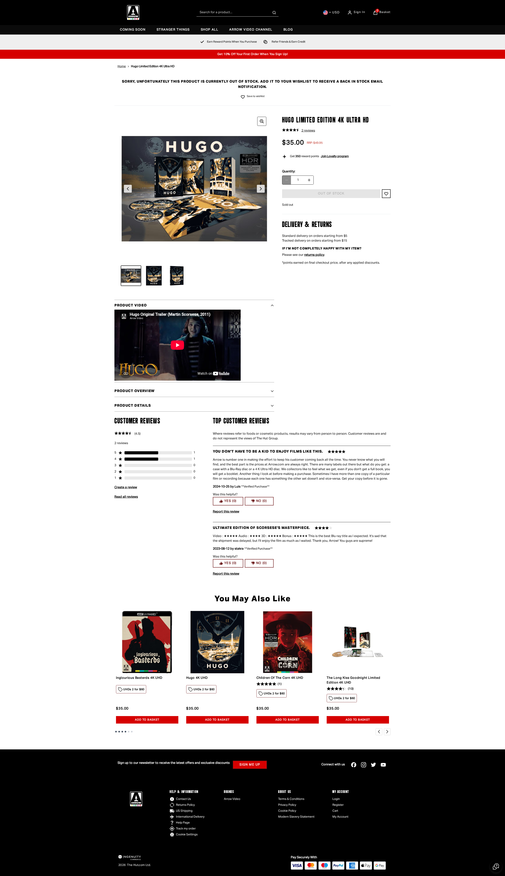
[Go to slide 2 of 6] (119, 731)
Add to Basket (147, 719)
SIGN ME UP (249, 764)
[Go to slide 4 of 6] (125, 731)
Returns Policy (185, 804)
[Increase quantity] (309, 180)
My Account (340, 816)
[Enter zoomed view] (261, 121)
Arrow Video (232, 799)
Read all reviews (126, 497)
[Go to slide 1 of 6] (116, 731)
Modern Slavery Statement (296, 816)
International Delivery (190, 816)
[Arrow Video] (133, 12)
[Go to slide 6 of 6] (132, 731)
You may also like (252, 599)
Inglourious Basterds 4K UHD (139, 678)
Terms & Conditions (291, 799)
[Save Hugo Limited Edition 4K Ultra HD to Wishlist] (242, 96)
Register (338, 804)
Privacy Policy (287, 804)
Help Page (183, 822)
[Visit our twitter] (373, 764)
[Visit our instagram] (363, 764)
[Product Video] (177, 345)
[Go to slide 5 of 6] (128, 731)
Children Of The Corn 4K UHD (279, 678)
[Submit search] (274, 13)
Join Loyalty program (335, 156)
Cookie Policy (287, 810)
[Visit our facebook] (353, 764)
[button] (496, 867)
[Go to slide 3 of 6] (122, 731)
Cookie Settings (187, 834)
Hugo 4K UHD (197, 678)
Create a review (125, 487)
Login (336, 799)
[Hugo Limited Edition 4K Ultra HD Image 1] (131, 275)
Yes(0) (230, 501)
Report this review (226, 511)
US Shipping (184, 810)
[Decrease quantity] (286, 180)
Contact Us (183, 799)
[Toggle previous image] (128, 189)
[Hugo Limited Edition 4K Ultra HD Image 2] (154, 275)
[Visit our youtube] (383, 764)
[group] (194, 188)
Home (122, 66)
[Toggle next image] (261, 189)
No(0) (261, 501)
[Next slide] (387, 731)
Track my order (186, 828)
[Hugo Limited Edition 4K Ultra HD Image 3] (176, 275)
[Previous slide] (379, 731)
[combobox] (237, 12)
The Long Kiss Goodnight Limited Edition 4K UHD (353, 680)
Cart (335, 810)
